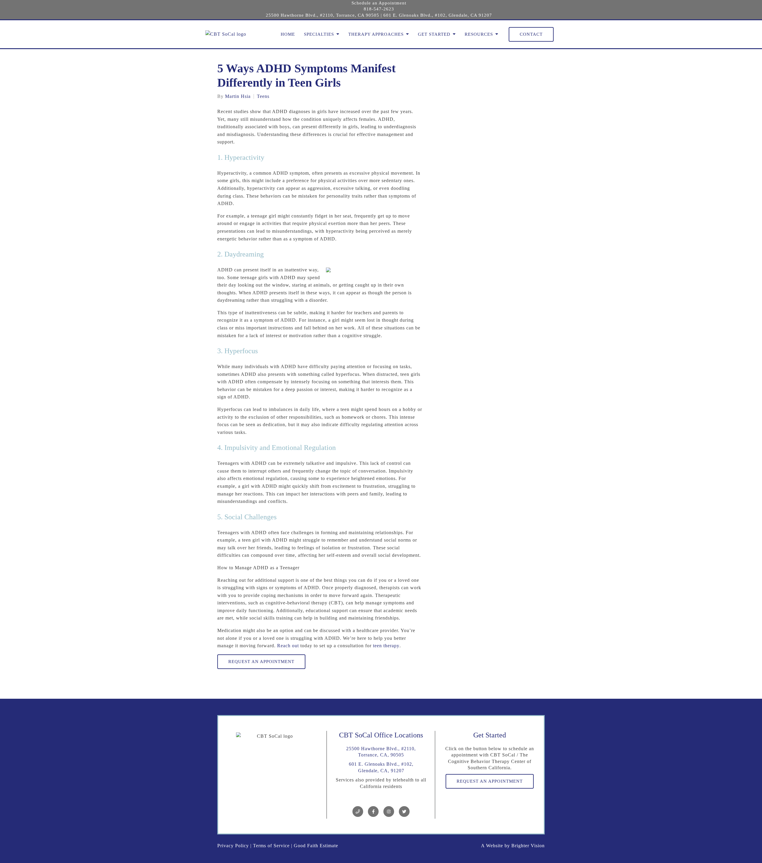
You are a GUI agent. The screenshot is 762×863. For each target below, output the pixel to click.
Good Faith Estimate (316, 845)
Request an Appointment (261, 661)
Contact (531, 34)
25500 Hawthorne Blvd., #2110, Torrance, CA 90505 (322, 15)
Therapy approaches (376, 34)
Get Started (434, 34)
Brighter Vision (528, 845)
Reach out (288, 645)
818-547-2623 (379, 9)
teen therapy (386, 645)
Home (288, 34)
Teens (263, 96)
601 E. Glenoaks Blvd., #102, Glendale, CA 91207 (437, 15)
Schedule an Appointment (379, 3)
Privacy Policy (233, 845)
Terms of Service (271, 845)
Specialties (319, 34)
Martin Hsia (238, 96)
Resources (479, 34)
